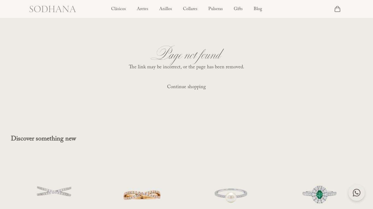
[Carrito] (337, 9)
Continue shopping (186, 87)
